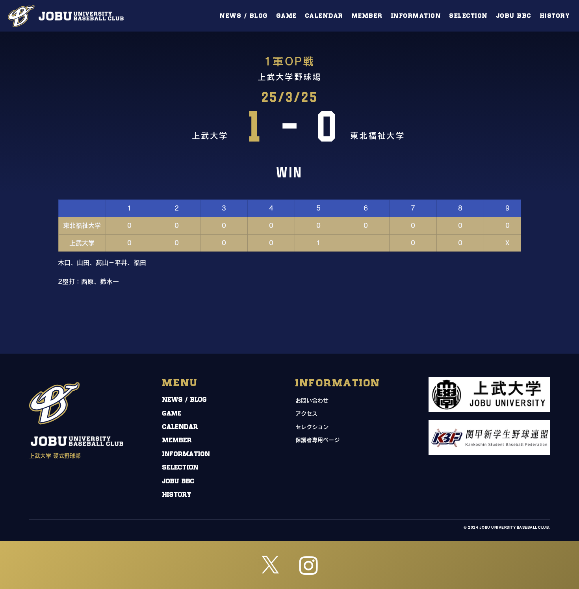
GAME (172, 414)
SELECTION (180, 468)
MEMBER (177, 440)
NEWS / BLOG (184, 400)
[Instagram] (308, 565)
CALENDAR (180, 427)
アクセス (306, 413)
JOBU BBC (178, 481)
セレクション (311, 427)
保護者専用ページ (317, 440)
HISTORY (176, 495)
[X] (270, 565)
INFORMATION (186, 454)
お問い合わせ (311, 400)
